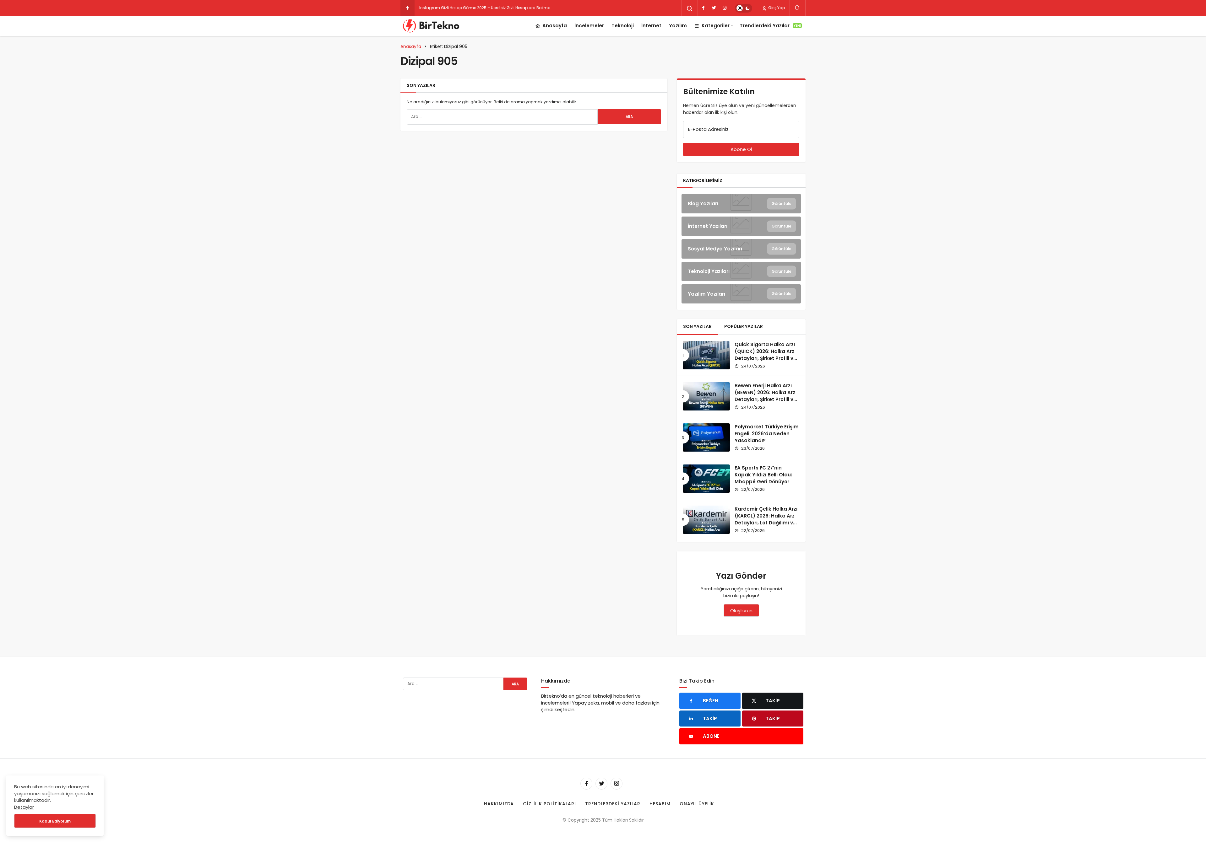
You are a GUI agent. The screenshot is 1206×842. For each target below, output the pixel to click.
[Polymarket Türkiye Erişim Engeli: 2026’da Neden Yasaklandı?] (706, 437)
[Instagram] (724, 8)
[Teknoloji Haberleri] (431, 26)
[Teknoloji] (741, 271)
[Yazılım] (741, 294)
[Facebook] (703, 8)
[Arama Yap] (690, 8)
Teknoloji (622, 25)
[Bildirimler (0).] (797, 8)
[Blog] (741, 203)
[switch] (743, 8)
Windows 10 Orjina (436, 7)
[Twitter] (714, 8)
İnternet (651, 25)
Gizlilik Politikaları (549, 804)
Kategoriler (716, 25)
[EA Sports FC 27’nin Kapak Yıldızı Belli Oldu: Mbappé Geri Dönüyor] (706, 478)
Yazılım (678, 25)
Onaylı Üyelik (697, 804)
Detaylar (24, 807)
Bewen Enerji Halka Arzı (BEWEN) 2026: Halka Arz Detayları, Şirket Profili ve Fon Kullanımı (765, 395)
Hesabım (660, 804)
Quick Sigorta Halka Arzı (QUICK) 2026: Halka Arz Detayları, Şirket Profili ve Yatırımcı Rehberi (765, 354)
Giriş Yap (776, 7)
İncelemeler (589, 25)
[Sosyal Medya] (741, 249)
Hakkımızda (499, 804)
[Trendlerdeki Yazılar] (407, 8)
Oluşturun (741, 610)
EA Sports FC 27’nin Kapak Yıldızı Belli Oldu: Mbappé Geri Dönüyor (763, 474)
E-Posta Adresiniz (708, 129)
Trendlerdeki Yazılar (770, 25)
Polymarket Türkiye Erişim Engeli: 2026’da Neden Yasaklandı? (767, 433)
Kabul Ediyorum (55, 821)
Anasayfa (554, 25)
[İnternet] (741, 226)
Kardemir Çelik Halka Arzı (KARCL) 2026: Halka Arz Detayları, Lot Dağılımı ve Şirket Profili (766, 519)
